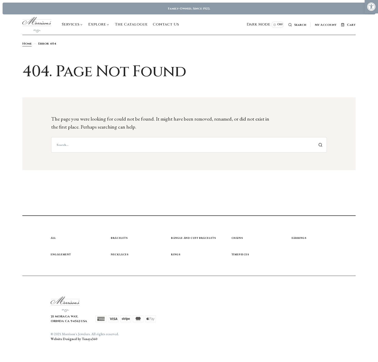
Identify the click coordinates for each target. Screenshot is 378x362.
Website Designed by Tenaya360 (74, 339)
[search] (189, 145)
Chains (237, 238)
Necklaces (119, 254)
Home (27, 43)
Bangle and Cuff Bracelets (193, 238)
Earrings (299, 238)
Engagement (61, 254)
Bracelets (119, 238)
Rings (175, 254)
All (53, 238)
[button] (371, 6)
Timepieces (240, 254)
